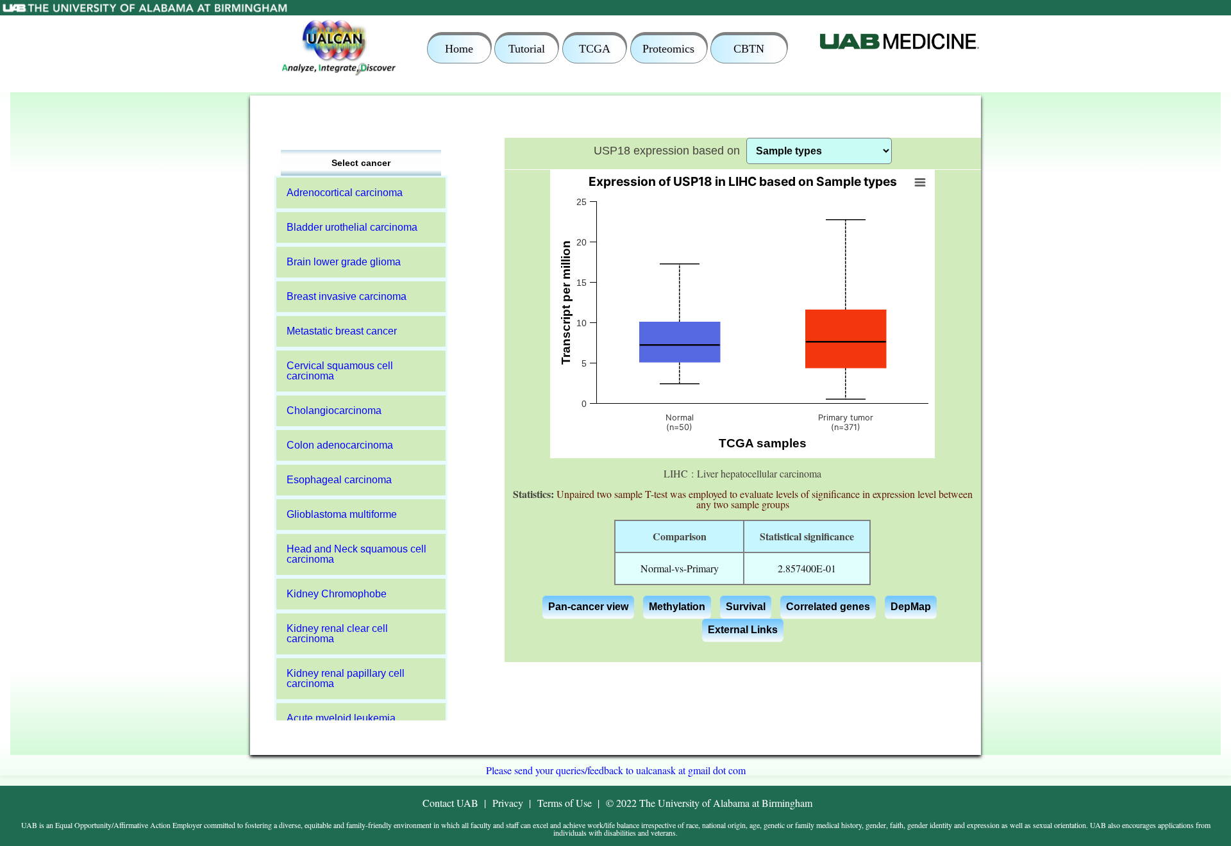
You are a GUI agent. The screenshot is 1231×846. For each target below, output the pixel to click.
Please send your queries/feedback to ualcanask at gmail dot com (616, 770)
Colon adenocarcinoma (340, 445)
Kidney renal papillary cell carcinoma (346, 678)
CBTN (748, 48)
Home (459, 48)
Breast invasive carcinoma (346, 296)
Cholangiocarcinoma (334, 410)
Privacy (507, 802)
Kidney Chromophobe (337, 593)
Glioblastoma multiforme (342, 514)
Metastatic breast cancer (342, 331)
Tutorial (526, 48)
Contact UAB (450, 802)
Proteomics (668, 48)
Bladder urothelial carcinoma (352, 227)
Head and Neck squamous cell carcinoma (356, 554)
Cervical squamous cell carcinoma (340, 370)
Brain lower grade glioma (344, 261)
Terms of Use (564, 802)
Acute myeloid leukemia (341, 718)
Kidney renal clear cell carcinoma (337, 633)
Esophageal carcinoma (339, 479)
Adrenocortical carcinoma (345, 192)
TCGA (594, 48)
